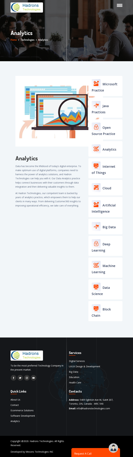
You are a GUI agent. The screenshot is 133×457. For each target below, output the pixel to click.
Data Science (101, 291)
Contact (15, 405)
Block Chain (101, 312)
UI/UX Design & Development (84, 366)
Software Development (23, 415)
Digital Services (77, 361)
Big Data (109, 227)
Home (14, 39)
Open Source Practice (103, 131)
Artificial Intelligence (104, 208)
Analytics (109, 149)
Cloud (106, 188)
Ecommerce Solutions (22, 410)
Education (74, 377)
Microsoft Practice (104, 87)
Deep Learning (101, 247)
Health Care (75, 382)
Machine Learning (103, 269)
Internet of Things (103, 169)
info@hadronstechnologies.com (93, 408)
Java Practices (100, 109)
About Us (15, 399)
